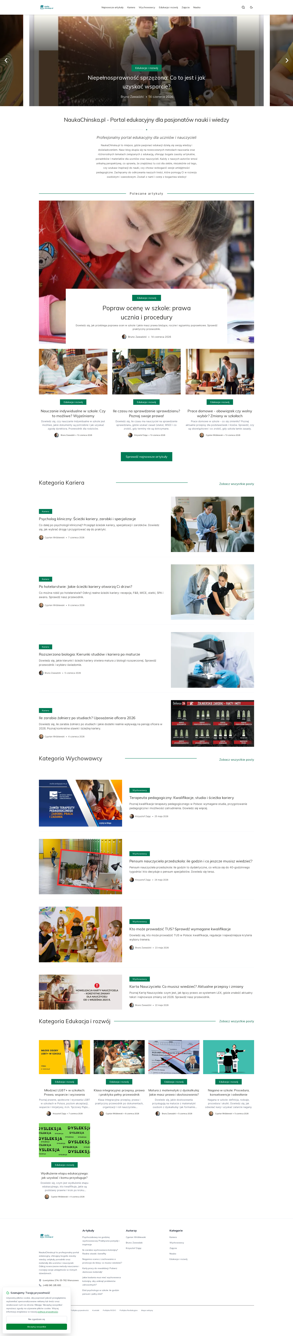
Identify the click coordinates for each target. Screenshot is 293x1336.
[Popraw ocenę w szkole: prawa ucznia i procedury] (146, 272)
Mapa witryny (147, 1310)
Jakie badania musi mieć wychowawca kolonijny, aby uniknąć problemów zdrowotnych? (101, 1281)
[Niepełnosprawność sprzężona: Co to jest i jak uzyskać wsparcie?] (146, 60)
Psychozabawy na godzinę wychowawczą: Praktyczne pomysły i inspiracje (100, 1241)
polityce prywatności (48, 1311)
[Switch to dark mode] (251, 7)
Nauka (196, 7)
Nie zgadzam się (36, 1319)
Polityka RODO (109, 1310)
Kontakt (95, 1310)
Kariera (131, 7)
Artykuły (88, 1230)
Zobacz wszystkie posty (236, 484)
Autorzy (131, 1230)
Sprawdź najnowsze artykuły (146, 457)
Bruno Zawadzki (134, 1242)
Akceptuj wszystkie (36, 1326)
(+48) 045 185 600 (52, 1285)
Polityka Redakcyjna (128, 1310)
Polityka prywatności (80, 1310)
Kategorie (176, 1230)
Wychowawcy (147, 7)
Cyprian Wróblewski (136, 1237)
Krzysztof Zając (133, 1248)
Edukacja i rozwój (168, 7)
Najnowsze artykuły (112, 7)
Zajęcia (186, 7)
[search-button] (243, 7)
